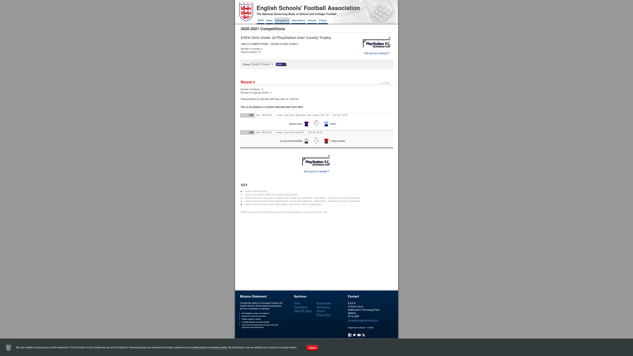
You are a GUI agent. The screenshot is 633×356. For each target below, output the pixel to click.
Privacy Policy (324, 314)
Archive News (324, 303)
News (269, 20)
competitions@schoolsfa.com (363, 320)
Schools (312, 20)
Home (297, 303)
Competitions (282, 20)
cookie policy (198, 347)
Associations (298, 20)
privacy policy (219, 347)
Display (247, 64)
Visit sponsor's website (376, 53)
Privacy (323, 20)
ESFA (261, 20)
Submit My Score (303, 310)
